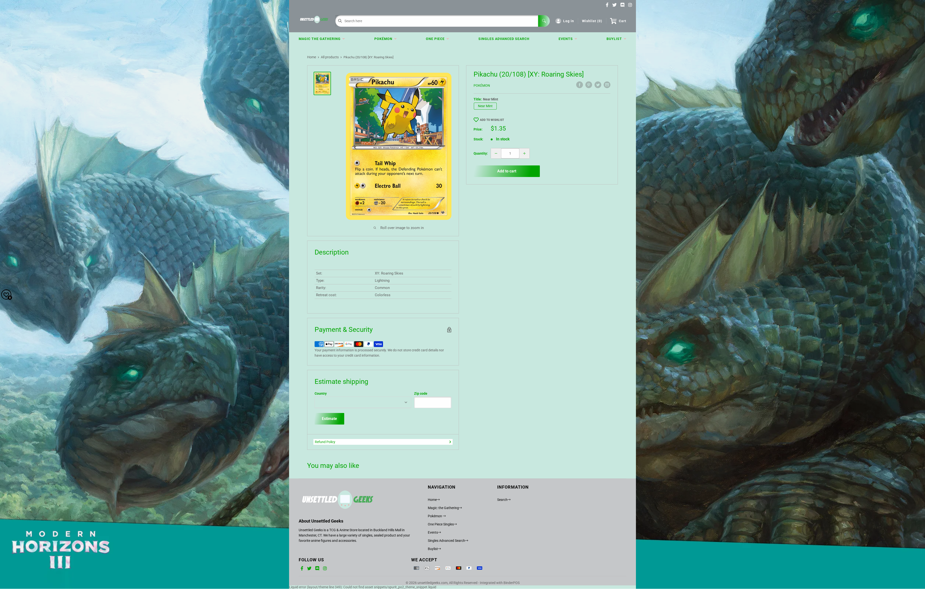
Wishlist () (592, 21)
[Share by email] (607, 84)
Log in (568, 21)
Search (502, 500)
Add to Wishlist (492, 120)
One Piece (436, 39)
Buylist (615, 39)
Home (311, 57)
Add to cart (506, 171)
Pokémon (384, 39)
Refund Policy (325, 442)
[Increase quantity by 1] (524, 153)
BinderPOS (511, 583)
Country (321, 393)
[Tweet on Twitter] (598, 84)
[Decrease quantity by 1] (496, 153)
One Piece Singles (441, 524)
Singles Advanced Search (503, 39)
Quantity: (481, 153)
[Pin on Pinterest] (588, 84)
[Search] (544, 21)
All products (330, 57)
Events (567, 39)
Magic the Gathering (321, 39)
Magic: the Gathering (443, 508)
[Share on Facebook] (579, 84)
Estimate (329, 418)
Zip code (420, 393)
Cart (622, 21)
